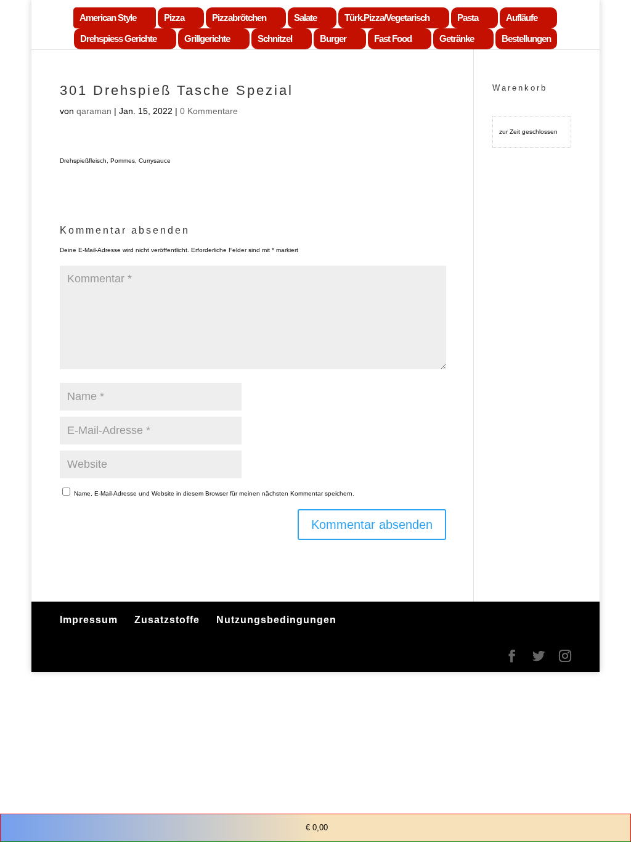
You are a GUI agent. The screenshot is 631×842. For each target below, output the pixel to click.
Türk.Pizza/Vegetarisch (386, 17)
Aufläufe (521, 17)
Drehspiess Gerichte (118, 38)
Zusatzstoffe (167, 620)
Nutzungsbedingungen (276, 620)
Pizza (174, 17)
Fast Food (393, 38)
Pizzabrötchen (239, 17)
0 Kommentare (209, 111)
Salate (305, 17)
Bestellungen (526, 38)
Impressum (89, 620)
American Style (107, 17)
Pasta (467, 17)
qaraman (94, 111)
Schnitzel (275, 38)
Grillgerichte (207, 38)
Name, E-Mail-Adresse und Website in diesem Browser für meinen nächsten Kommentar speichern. (214, 493)
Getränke (456, 38)
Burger (333, 38)
